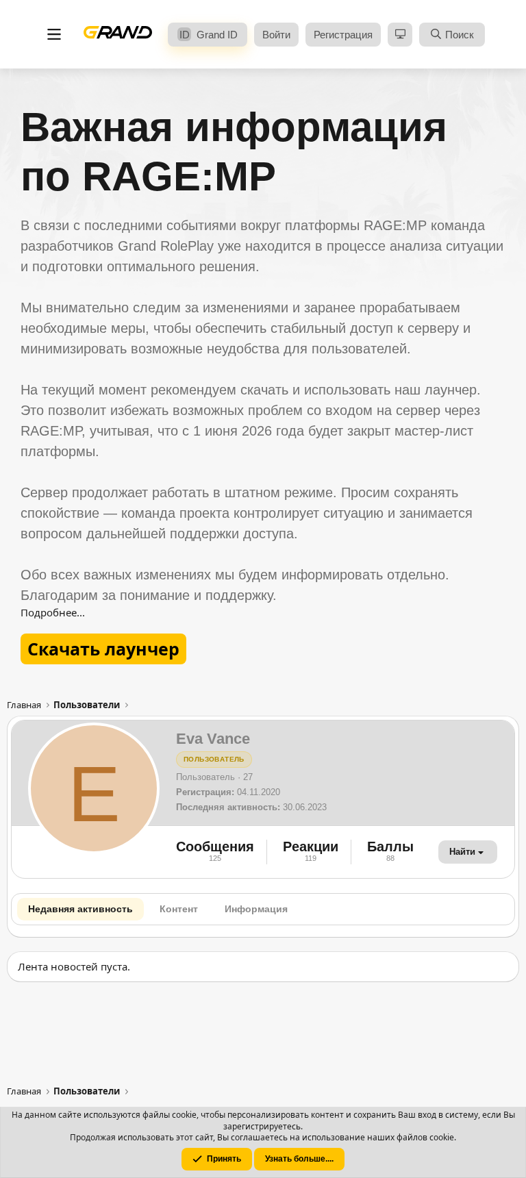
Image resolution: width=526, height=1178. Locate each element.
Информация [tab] (256, 908)
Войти (276, 34)
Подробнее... (53, 612)
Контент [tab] (179, 908)
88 (390, 858)
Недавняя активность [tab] (80, 908)
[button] (400, 35)
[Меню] (54, 34)
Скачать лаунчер (103, 648)
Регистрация (343, 34)
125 (215, 858)
